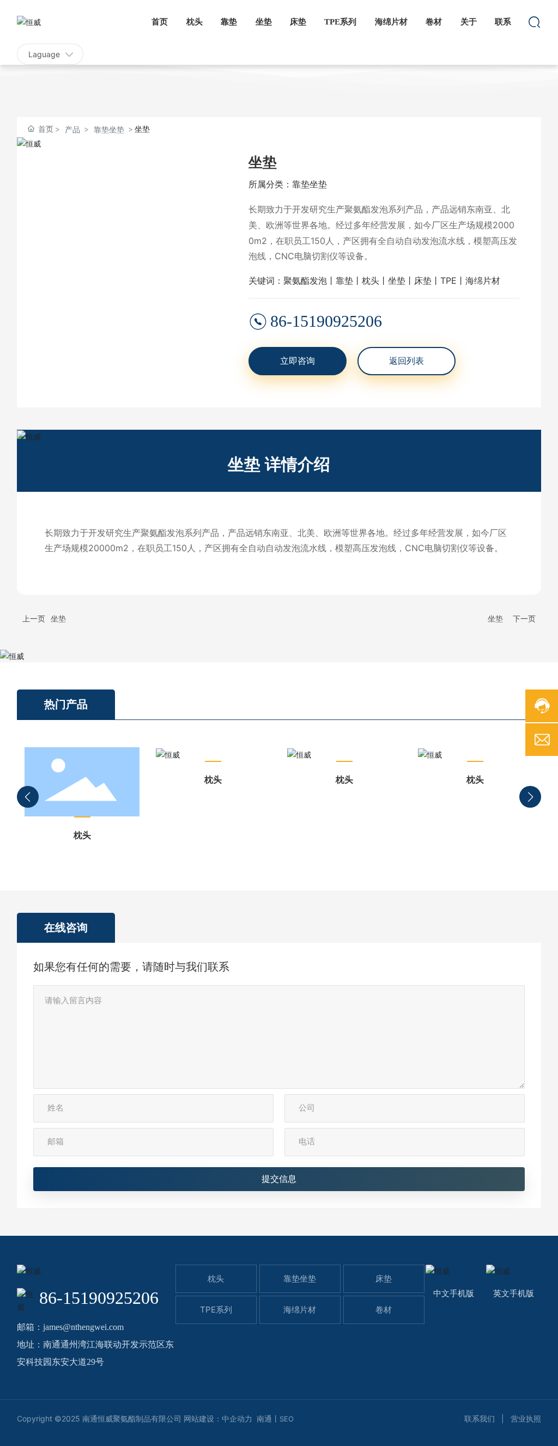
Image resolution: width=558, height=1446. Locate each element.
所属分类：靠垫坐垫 (287, 184)
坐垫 (58, 618)
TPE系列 (216, 1309)
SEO (287, 1418)
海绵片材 (299, 1309)
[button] (28, 797)
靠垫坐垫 (109, 129)
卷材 (383, 1309)
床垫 (383, 1278)
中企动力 (237, 1418)
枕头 (82, 834)
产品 (72, 129)
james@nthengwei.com (83, 1327)
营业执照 (526, 1418)
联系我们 (479, 1418)
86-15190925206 (326, 321)
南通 (264, 1418)
